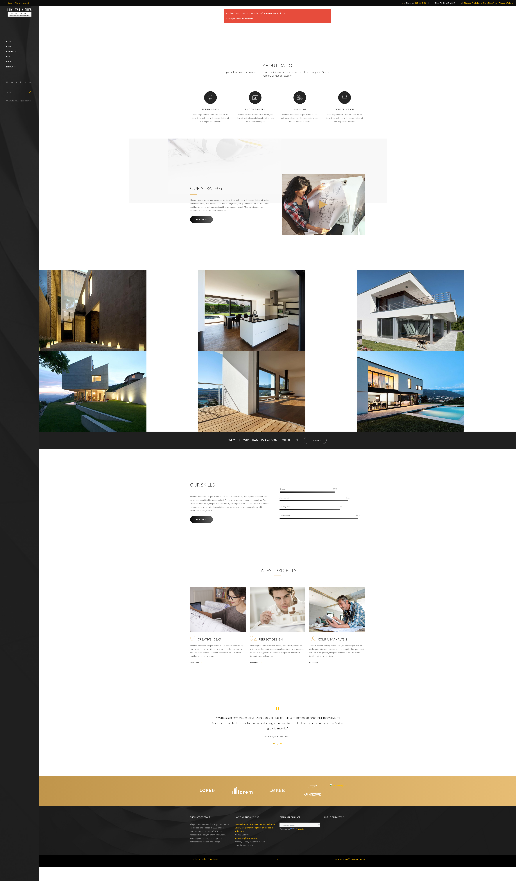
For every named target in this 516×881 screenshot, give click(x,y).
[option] (277, 724)
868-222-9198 (420, 3)
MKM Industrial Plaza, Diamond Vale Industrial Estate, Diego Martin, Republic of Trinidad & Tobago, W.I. (255, 822)
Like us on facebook (334, 811)
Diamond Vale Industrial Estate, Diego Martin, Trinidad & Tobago (488, 3)
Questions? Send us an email (18, 3)
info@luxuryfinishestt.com (246, 833)
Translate (300, 823)
